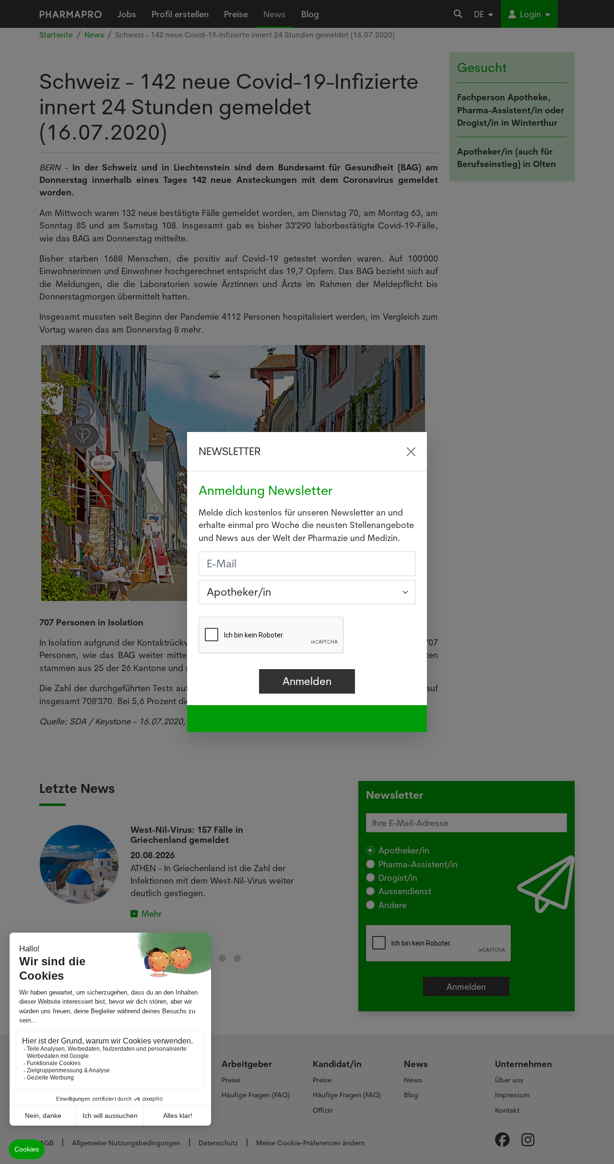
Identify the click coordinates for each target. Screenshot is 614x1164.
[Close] (411, 452)
